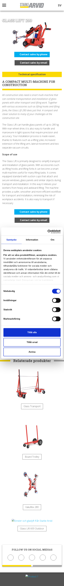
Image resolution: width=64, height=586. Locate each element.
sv (59, 5)
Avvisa (32, 352)
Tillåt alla (32, 332)
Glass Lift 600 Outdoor (32, 528)
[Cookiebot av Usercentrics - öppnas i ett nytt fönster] (48, 232)
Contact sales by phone (33, 54)
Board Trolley (32, 456)
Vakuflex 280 (32, 507)
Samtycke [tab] (11, 239)
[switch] (56, 300)
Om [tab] (52, 239)
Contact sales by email (33, 62)
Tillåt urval (32, 342)
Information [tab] (32, 239)
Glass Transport (32, 406)
